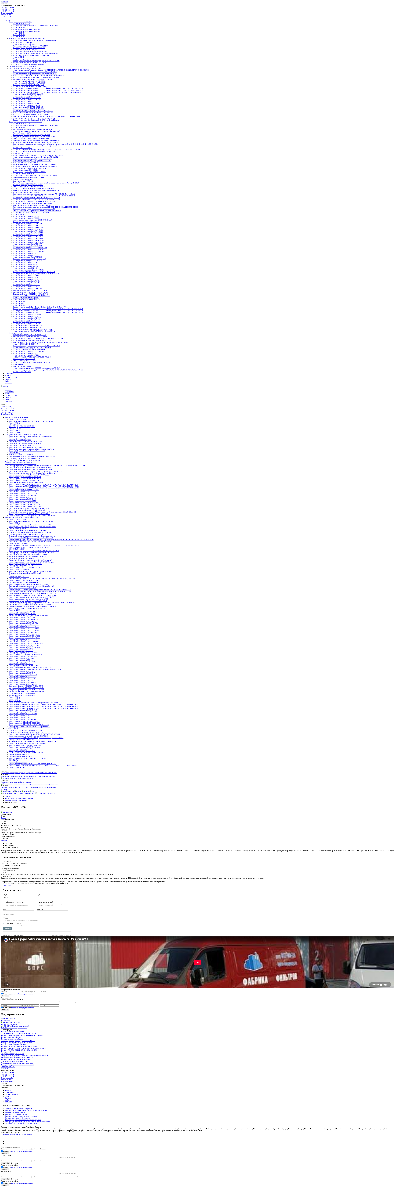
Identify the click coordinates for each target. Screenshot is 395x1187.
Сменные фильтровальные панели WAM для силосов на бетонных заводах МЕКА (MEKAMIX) (46, 116)
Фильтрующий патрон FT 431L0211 (25, 170)
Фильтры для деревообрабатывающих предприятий (31, 51)
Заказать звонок (6, 15)
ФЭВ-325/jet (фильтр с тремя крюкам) (26, 29)
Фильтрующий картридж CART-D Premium (28, 249)
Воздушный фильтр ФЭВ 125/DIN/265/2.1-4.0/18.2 (30, 290)
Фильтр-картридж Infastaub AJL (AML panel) (28, 85)
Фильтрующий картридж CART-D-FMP (27, 96)
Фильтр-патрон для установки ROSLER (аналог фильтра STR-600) (36, 368)
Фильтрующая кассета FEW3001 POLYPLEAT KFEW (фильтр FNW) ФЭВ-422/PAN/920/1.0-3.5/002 (48, 88)
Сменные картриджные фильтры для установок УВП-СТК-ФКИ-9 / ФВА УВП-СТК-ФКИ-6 (45, 207)
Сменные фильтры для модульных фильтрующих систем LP (34, 209)
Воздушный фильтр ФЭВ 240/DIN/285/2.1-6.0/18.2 (30, 292)
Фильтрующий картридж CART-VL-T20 (27, 225)
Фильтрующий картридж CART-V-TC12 (27, 286)
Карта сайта (28, 1134)
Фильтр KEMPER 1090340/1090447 (25, 344)
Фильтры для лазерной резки (23, 42)
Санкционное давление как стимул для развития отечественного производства (28, 787)
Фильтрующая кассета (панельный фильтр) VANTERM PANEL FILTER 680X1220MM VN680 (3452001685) (51, 70)
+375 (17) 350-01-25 (8, 11)
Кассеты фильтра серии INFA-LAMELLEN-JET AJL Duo (33, 79)
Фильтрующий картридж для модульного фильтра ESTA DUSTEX (36, 201)
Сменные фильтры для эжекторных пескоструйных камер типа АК (36, 140)
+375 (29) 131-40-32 (8, 7)
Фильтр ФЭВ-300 (19, 33)
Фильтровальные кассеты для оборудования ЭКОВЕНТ (32, 159)
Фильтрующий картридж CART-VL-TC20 (28, 227)
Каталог (8, 20)
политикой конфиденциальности (22, 994)
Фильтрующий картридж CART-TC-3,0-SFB (28, 242)
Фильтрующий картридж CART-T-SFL (26, 105)
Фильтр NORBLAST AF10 (22, 148)
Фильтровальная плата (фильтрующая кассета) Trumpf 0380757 (35, 72)
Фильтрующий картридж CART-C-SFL (27, 101)
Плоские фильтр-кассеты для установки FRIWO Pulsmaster (33, 112)
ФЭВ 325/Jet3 (18, 364)
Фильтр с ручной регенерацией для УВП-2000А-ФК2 (32, 348)
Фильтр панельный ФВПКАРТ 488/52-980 (28, 107)
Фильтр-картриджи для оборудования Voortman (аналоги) (33, 188)
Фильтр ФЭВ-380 (19, 27)
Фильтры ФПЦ (18, 57)
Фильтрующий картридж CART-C (25, 253)
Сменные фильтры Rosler (22, 366)
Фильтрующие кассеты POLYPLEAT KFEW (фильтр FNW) (34, 118)
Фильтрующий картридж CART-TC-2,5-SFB (28, 240)
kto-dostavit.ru (67, 935)
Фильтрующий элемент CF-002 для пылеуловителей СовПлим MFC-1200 (39, 274)
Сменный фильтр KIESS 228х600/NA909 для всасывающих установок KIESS (40, 342)
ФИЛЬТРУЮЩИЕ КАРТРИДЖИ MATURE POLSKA (32, 357)
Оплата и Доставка (11, 377)
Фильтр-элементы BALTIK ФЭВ (20, 22)
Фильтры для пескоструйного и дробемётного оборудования (26, 1110)
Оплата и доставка (11, 1094)
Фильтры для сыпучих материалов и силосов (29, 48)
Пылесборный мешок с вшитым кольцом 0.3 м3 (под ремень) (34, 164)
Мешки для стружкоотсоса (22, 179)
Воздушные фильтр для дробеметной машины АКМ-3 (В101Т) (35, 137)
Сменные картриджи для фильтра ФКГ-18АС (29, 177)
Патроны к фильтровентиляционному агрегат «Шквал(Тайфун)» (36, 190)
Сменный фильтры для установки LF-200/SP (29, 186)
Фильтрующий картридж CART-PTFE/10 (27, 257)
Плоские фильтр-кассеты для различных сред (25, 68)
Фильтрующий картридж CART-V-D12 (27, 283)
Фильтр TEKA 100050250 (22, 372)
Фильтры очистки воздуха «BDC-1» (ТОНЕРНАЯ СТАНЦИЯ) (35, 25)
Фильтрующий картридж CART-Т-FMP (27, 99)
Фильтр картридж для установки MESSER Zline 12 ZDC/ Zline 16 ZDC (38, 155)
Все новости (5, 789)
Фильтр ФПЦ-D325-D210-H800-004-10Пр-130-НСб (31, 55)
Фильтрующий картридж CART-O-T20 (26, 277)
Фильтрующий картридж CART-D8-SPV (27, 244)
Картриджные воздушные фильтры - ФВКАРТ (29, 62)
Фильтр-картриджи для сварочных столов (28, 185)
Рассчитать (7, 928)
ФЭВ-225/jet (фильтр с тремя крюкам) (26, 31)
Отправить (5, 996)
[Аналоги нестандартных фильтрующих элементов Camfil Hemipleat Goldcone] (29, 773)
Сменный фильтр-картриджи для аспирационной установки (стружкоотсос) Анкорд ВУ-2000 (46, 183)
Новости (8, 375)
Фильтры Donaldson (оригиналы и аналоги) (28, 64)
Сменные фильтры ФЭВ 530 (23, 181)
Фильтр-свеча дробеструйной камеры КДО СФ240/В (31, 135)
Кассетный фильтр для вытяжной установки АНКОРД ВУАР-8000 (36, 346)
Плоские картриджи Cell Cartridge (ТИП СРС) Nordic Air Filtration (36, 120)
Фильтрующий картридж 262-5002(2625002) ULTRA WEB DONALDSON (39, 338)
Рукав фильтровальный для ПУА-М (25, 162)
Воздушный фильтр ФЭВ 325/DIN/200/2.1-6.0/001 (30, 294)
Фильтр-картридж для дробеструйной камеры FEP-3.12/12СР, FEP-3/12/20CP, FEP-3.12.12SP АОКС (48, 149)
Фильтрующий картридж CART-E (25, 255)
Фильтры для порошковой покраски (25, 49)
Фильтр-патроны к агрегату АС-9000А (26, 192)
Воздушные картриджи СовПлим (25, 59)
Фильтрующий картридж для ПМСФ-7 (26, 218)
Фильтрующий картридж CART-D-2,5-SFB (28, 233)
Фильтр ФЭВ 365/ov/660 (21, 24)
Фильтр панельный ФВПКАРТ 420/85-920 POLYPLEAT (33, 111)
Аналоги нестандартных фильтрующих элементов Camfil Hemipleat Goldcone (28, 776)
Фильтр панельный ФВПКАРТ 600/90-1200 (28, 109)
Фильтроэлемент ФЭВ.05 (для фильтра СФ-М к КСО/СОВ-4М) (35, 142)
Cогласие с (18, 994)
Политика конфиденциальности (12, 1134)
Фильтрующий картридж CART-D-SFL (27, 103)
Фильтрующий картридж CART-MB (26, 262)
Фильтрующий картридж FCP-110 (25, 268)
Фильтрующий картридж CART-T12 (26, 275)
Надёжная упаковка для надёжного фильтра (16, 782)
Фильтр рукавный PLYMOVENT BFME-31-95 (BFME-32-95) (34, 272)
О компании (9, 373)
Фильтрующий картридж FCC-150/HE (26, 266)
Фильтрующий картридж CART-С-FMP (27, 98)
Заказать (4, 840)
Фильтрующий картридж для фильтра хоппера (29, 168)
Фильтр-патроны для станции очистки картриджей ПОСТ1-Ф (35, 175)
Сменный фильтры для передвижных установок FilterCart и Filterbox (37, 211)
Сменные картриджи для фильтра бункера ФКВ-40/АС (32, 205)
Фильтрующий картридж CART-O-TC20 (27, 279)
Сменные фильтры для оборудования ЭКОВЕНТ (30, 46)
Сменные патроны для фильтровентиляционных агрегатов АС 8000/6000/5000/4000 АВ (44, 194)
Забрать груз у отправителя (14, 902)
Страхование (10, 923)
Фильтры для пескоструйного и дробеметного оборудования (34, 40)
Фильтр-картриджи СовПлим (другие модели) (29, 259)
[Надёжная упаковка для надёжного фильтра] (17, 778)
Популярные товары (16, 333)
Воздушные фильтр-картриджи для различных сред (27, 38)
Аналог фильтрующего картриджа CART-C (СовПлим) (32, 220)
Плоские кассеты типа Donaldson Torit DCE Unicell (31, 114)
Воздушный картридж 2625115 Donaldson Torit (29, 335)
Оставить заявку (6, 16)
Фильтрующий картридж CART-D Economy (28, 251)
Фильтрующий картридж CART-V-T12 (26, 285)
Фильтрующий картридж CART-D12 (26, 222)
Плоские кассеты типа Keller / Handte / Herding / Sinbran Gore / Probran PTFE (40, 75)
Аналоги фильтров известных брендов (22, 66)
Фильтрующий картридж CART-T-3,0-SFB (28, 238)
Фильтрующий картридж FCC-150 (25, 264)
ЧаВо (7, 381)
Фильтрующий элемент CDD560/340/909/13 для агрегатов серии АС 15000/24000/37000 (44, 196)
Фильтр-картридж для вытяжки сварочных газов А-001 (32, 203)
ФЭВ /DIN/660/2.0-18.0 (21, 153)
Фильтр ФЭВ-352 (19, 37)
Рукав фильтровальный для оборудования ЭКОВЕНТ (32, 161)
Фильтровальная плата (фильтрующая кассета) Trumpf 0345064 (35, 74)
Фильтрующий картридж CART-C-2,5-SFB (28, 229)
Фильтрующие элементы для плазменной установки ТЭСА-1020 (36, 157)
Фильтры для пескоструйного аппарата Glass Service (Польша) (35, 146)
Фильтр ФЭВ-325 (19, 35)
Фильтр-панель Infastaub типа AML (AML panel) (30, 87)
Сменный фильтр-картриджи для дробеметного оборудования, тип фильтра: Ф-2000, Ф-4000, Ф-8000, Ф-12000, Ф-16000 (55, 144)
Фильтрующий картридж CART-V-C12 (26, 281)
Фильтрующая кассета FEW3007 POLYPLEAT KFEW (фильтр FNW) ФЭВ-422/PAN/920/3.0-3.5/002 (48, 90)
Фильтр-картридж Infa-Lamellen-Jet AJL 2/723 (29, 81)
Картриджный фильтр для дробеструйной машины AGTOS (34, 129)
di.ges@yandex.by (7, 13)
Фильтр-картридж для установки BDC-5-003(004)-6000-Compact (35, 166)
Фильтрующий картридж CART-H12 (26, 216)
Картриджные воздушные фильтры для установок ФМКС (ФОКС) (36, 61)
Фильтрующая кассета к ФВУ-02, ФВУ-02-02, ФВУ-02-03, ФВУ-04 (36, 198)
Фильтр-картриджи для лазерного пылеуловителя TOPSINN (34, 151)
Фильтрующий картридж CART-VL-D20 (27, 224)
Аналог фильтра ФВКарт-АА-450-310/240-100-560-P (31, 296)
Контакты (8, 383)
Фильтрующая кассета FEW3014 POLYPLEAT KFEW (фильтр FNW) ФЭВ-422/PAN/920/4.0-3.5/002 (48, 92)
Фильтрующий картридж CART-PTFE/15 (27, 261)
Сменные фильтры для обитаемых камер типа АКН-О (32, 138)
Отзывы (8, 379)
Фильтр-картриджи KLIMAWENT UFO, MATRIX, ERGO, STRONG (37, 199)
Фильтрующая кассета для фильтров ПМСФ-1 (29, 270)
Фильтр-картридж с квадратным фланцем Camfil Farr (31, 362)
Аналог (3, 818)
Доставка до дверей (46, 902)
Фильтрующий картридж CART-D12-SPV (27, 246)
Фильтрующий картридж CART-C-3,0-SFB (28, 231)
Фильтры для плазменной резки (24, 44)
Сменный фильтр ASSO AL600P (24, 361)
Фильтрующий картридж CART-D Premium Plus (30, 248)
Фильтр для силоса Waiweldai (23, 174)
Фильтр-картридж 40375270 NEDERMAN (28, 94)
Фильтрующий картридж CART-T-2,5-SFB (28, 236)
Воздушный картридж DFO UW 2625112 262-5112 (30, 336)
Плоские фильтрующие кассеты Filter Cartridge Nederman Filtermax (36, 77)
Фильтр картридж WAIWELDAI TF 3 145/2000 (29, 172)
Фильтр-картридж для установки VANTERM (29, 349)
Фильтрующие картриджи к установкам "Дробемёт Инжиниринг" (36, 131)
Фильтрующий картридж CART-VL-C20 (27, 288)
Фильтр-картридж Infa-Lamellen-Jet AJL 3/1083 (29, 83)
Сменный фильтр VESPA (22, 133)
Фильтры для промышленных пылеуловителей (25, 122)
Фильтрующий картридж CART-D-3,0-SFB (28, 235)
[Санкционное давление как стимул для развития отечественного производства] (29, 784)
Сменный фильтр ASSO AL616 (24, 359)
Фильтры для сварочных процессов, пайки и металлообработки (35, 53)
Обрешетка (9, 918)
